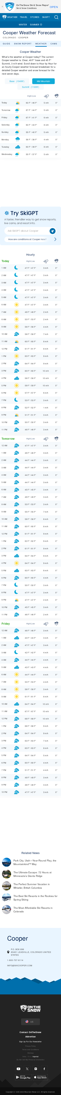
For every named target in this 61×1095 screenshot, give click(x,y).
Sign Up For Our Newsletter (30, 1041)
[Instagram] (35, 1068)
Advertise (30, 1036)
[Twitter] (27, 1068)
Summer (34, 24)
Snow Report (23, 43)
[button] (56, 17)
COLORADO (9, 37)
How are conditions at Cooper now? (27, 239)
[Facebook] (44, 1068)
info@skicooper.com (19, 965)
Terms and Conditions (30, 1049)
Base (17, 81)
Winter (23, 24)
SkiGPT (46, 17)
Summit (30, 86)
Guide (6, 43)
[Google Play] (23, 1076)
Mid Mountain (43, 81)
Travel (24, 17)
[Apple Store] (40, 1076)
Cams (54, 43)
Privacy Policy (30, 1046)
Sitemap (30, 1053)
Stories (34, 17)
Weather (12, 17)
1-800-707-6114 (15, 960)
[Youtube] (18, 1068)
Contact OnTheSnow (30, 1032)
